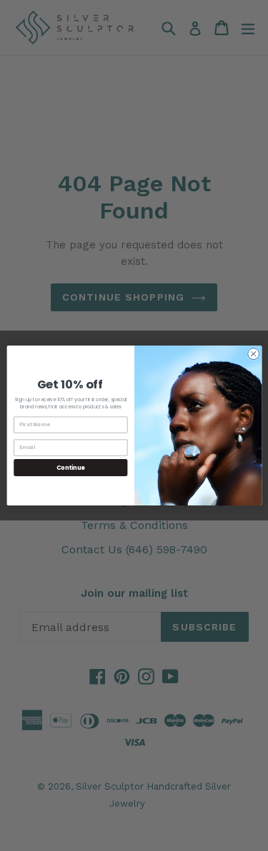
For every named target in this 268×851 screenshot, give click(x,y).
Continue (70, 467)
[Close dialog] (253, 354)
